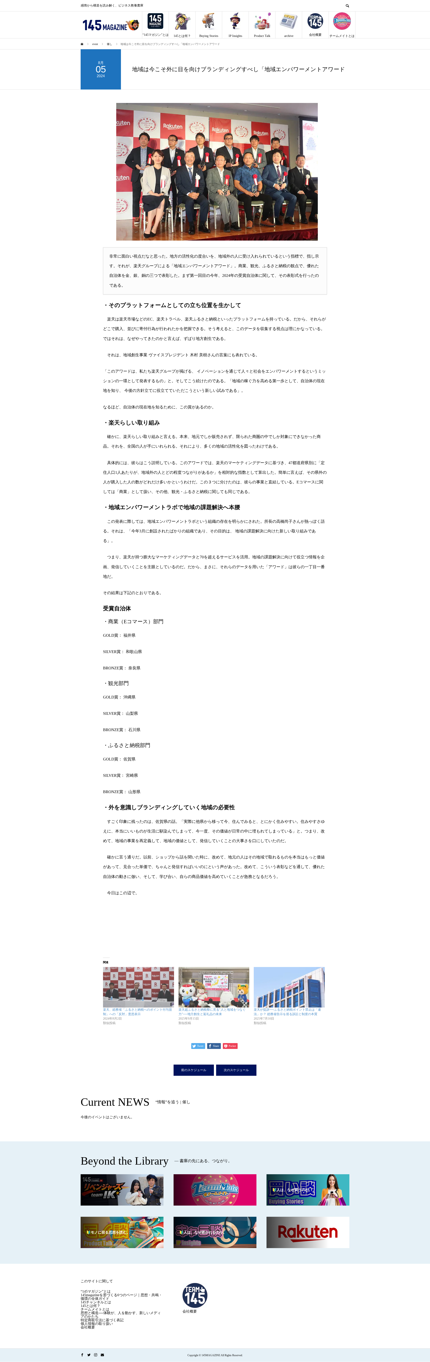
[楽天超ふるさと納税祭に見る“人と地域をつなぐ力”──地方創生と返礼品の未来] (213, 987)
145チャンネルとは (96, 1302)
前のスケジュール (193, 1070)
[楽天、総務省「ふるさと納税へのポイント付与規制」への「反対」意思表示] (138, 987)
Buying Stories (208, 36)
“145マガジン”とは (155, 34)
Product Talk (262, 36)
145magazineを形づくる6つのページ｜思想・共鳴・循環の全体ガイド (121, 1296)
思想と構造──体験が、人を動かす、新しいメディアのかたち (121, 1314)
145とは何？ (182, 36)
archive (288, 36)
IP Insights (235, 36)
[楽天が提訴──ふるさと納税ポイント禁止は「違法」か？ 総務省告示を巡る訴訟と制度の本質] (289, 987)
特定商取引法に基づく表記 (102, 1320)
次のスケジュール (236, 1070)
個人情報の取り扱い (97, 1324)
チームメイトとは (342, 36)
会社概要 (315, 34)
